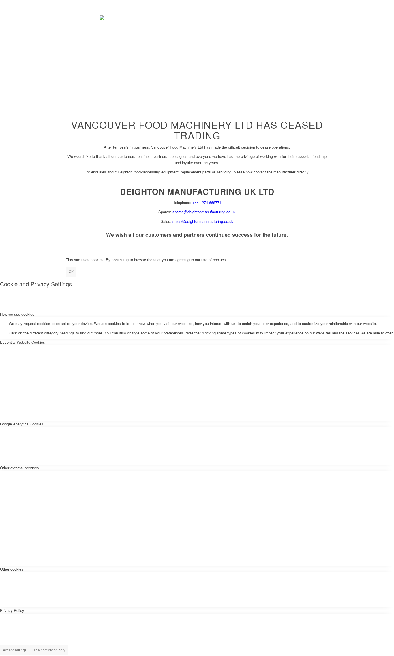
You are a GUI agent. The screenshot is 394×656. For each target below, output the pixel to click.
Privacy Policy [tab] (12, 610)
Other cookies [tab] (11, 569)
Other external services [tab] (19, 467)
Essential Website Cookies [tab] (22, 342)
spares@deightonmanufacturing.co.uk (204, 211)
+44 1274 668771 (206, 202)
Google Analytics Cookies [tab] (21, 424)
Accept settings (15, 649)
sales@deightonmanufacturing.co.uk (202, 221)
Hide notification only (48, 649)
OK (71, 271)
